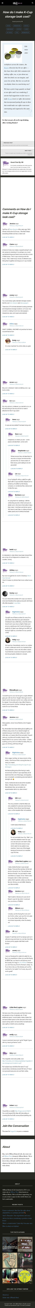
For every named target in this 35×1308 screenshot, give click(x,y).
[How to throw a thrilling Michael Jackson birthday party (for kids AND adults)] (25, 1260)
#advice (26, 25)
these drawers (13, 229)
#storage (9, 32)
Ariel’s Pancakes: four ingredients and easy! (17, 1215)
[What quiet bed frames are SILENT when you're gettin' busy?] (10, 1244)
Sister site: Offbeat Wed (11, 1297)
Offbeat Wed (8, 1156)
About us (6, 1295)
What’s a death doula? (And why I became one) (17, 1223)
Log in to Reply (8, 237)
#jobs (26, 29)
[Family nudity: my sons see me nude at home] (25, 1244)
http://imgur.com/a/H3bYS (23, 1111)
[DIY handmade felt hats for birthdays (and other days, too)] (10, 1276)
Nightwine (16, 612)
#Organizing (17, 25)
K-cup (10, 99)
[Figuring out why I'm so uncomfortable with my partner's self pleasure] (10, 1260)
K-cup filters (16, 603)
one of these (23, 962)
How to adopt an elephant (11, 1226)
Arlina (12, 324)
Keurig (6, 68)
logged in (13, 1131)
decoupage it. (24, 303)
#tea (17, 32)
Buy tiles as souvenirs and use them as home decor (15, 145)
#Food (8, 25)
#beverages (10, 29)
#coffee (19, 29)
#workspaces (25, 32)
